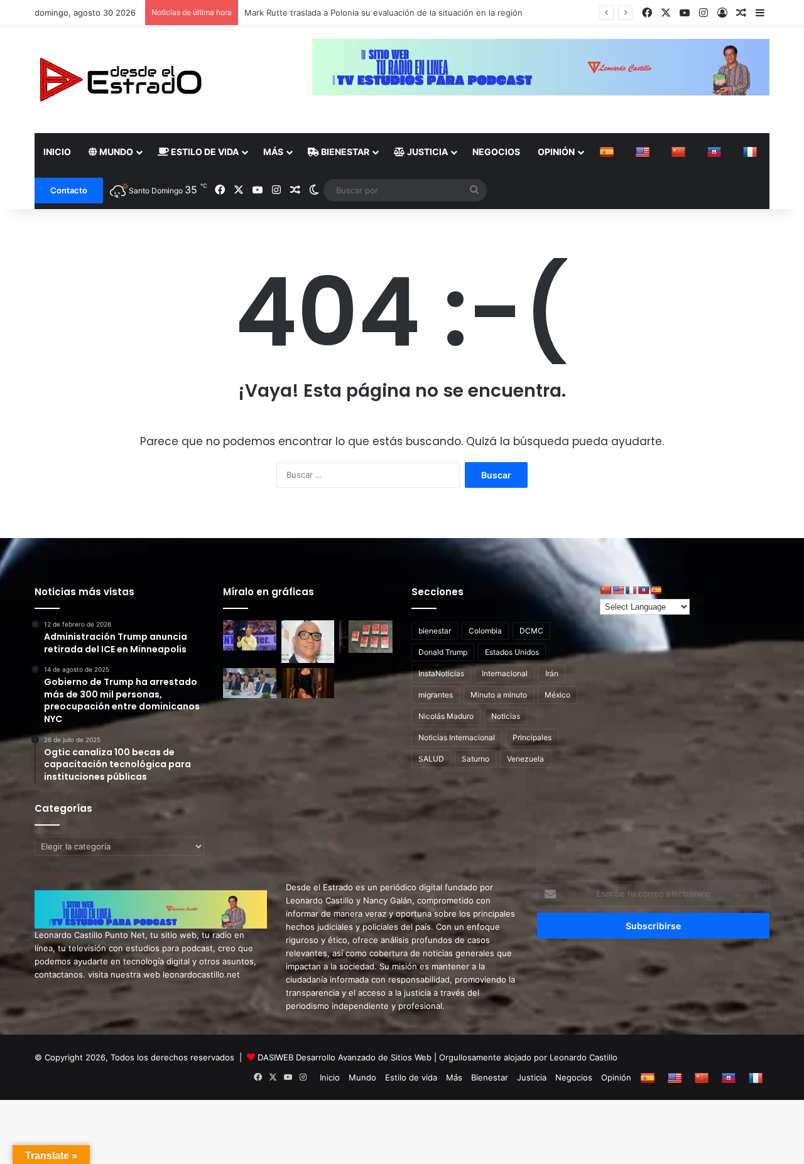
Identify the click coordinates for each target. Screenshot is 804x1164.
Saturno (475, 758)
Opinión (556, 151)
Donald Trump (442, 652)
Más (273, 151)
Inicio (57, 151)
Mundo (115, 151)
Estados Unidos (512, 652)
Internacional (505, 673)
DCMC (531, 630)
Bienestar (344, 151)
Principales (532, 737)
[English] (644, 152)
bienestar (434, 630)
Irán (551, 673)
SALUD (431, 758)
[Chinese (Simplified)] (680, 152)
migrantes (435, 694)
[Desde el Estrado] (120, 79)
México (557, 694)
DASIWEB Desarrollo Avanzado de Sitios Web (345, 1057)
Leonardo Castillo (583, 1057)
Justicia (426, 151)
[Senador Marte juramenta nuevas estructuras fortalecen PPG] (249, 635)
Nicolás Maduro (446, 716)
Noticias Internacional (456, 737)
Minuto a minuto (498, 694)
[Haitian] (716, 152)
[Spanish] (608, 152)
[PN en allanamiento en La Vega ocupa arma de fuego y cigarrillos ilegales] (366, 636)
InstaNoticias (441, 673)
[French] (751, 152)
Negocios (496, 151)
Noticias (505, 716)
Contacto (68, 190)
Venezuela (525, 758)
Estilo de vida (204, 151)
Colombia (485, 630)
